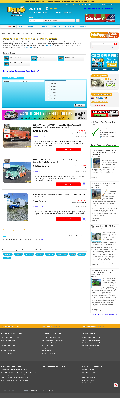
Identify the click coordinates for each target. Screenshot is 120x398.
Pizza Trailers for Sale (47, 350)
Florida (39, 254)
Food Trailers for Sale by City (51, 326)
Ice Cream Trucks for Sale (8, 345)
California (29, 254)
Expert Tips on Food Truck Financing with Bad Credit (15, 377)
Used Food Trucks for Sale (8, 340)
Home (68, 5)
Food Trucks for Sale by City (10, 326)
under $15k (53, 83)
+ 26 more (7, 165)
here (42, 239)
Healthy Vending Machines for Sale (92, 343)
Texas (73, 254)
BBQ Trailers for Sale (47, 345)
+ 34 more (7, 131)
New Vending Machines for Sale (91, 348)
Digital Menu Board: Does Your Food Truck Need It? (15, 380)
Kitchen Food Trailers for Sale (50, 343)
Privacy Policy (34, 390)
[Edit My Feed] (37, 26)
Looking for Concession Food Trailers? (21, 71)
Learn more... (104, 138)
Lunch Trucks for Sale (7, 356)
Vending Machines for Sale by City (93, 326)
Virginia (81, 254)
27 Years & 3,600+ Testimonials (98, 8)
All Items (21, 26)
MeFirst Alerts (48, 45)
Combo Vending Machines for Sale (91, 340)
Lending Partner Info (88, 369)
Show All (8, 254)
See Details (68, 149)
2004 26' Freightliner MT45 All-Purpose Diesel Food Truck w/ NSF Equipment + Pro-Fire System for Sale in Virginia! (57, 126)
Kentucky (50, 254)
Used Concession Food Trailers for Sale (52, 340)
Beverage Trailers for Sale (49, 348)
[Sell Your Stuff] (97, 83)
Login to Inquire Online (99, 102)
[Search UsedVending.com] (115, 44)
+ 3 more (7, 200)
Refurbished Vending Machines (91, 345)
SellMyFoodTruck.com (88, 377)
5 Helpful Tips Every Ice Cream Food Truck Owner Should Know (18, 372)
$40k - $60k (53, 92)
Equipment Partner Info (89, 372)
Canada (7, 258)
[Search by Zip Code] (78, 20)
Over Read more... (104, 315)
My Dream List (105, 60)
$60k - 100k (53, 95)
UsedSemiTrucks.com (88, 383)
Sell (39, 8)
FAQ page (29, 47)
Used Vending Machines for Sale (91, 337)
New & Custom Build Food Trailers (51, 337)
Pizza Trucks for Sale (6, 353)
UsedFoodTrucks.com (88, 380)
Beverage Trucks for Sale (7, 348)
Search (80, 105)
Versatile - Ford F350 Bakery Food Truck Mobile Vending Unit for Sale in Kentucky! (59, 196)
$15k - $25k (53, 86)
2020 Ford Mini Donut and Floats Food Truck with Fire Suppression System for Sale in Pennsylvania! (58, 161)
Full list (105, 69)
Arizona (18, 254)
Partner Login (86, 375)
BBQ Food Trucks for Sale (8, 350)
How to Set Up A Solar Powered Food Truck (13, 375)
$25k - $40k (53, 89)
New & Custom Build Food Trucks (10, 337)
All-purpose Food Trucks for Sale (10, 343)
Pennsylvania (62, 254)
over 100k (52, 98)
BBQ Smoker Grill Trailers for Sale (51, 353)
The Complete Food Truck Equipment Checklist (14, 369)
